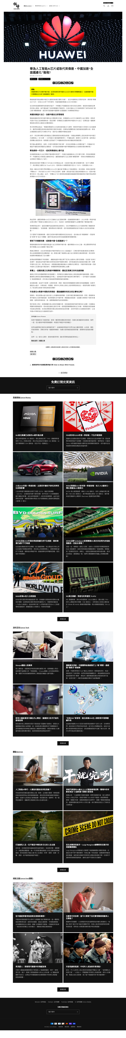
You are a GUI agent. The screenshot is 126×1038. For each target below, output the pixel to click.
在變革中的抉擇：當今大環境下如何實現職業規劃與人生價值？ (87, 917)
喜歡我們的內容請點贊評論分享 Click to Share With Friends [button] (53, 365)
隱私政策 (67, 1026)
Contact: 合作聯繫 (53, 1002)
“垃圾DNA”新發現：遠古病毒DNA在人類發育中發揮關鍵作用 (87, 719)
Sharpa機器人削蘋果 (24, 665)
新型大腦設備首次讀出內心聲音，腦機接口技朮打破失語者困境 (37, 719)
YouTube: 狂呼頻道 (67, 1002)
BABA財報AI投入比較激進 (26, 596)
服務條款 (73, 1026)
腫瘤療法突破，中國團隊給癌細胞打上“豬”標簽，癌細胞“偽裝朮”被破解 (87, 666)
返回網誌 (64, 373)
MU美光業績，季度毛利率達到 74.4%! (81, 596)
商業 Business (33, 79)
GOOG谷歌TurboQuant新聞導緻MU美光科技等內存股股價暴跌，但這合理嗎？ (88, 542)
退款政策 (61, 1026)
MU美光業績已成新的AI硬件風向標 (29, 435)
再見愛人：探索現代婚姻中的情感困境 (31, 966)
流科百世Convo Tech (21, 627)
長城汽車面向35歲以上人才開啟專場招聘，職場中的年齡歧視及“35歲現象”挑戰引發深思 (87, 790)
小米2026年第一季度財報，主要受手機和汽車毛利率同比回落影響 (37, 487)
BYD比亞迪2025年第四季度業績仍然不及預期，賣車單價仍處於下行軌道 (37, 542)
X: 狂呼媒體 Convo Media (83, 1002)
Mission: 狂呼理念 (40, 1002)
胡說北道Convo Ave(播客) (23, 878)
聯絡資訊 (79, 1026)
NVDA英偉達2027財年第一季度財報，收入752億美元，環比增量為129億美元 (88, 487)
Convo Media (52, 1026)
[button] (28, 6)
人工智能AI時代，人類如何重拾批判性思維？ (33, 789)
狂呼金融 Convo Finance (44, 79)
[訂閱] (77, 388)
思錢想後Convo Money (22, 397)
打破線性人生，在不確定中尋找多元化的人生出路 (35, 845)
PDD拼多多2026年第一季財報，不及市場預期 (84, 435)
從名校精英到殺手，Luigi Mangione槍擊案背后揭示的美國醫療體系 (87, 846)
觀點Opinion (18, 752)
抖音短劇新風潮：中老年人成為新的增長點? (83, 966)
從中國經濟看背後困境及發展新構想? (30, 916)
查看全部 (63, 619)
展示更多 (33, 354)
